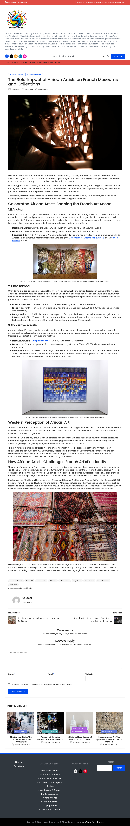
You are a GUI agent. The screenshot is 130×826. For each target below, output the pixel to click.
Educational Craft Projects (49, 782)
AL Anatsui (52, 581)
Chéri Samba (89, 581)
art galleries (77, 581)
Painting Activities (49, 794)
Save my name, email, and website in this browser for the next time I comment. (42, 684)
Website (89, 674)
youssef (27, 598)
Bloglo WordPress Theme (92, 822)
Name (11, 674)
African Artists (41, 581)
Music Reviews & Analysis (50, 790)
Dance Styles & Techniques (50, 778)
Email (51, 674)
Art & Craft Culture (16, 75)
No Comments (43, 89)
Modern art (13, 585)
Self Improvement (49, 801)
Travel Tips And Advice (50, 809)
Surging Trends (50, 805)
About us (19, 762)
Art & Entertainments (34, 75)
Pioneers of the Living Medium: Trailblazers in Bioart (50, 738)
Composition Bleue (41, 340)
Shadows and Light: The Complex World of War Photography (21, 739)
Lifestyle (50, 786)
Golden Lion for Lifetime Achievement (87, 237)
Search (111, 762)
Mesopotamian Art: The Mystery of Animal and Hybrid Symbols (109, 739)
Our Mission (19, 766)
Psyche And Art (20, 731)
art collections (64, 581)
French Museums (103, 581)
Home (7, 62)
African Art (29, 581)
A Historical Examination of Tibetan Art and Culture (80, 738)
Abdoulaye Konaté (16, 581)
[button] (118, 56)
